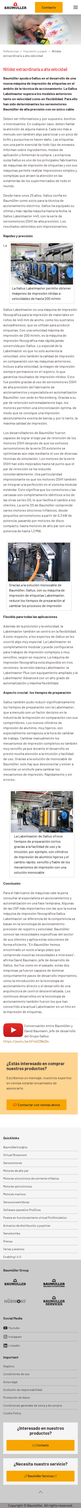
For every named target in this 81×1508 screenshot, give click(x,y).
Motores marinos (14, 1194)
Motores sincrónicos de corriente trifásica (31, 1178)
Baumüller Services (40, 1476)
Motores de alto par (16, 1170)
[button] (75, 7)
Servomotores (12, 1163)
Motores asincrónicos (17, 1186)
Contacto (49, 7)
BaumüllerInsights (15, 1147)
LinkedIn (14, 1345)
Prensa (7, 1241)
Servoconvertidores (16, 1202)
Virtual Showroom (15, 1155)
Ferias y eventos (13, 1249)
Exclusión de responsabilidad (22, 1389)
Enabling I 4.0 (12, 1257)
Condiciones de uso (16, 1374)
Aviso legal (10, 1382)
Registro (8, 1366)
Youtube (13, 1328)
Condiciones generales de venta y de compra (32, 1405)
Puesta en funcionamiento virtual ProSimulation (35, 1217)
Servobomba (11, 1233)
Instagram (15, 1336)
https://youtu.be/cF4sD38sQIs (26, 1041)
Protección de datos (16, 1397)
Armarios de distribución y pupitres (26, 1225)
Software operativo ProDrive (22, 1210)
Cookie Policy (12, 1413)
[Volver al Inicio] (15, 7)
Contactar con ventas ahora (39, 1105)
